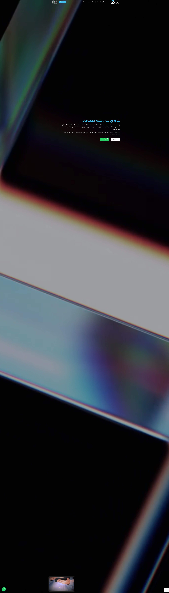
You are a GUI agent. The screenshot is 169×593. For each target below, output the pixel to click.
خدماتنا (84, 2)
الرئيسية (102, 2)
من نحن (97, 2)
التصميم (91, 2)
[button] (4, 589)
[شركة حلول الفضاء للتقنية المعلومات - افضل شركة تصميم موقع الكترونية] (112, 2)
